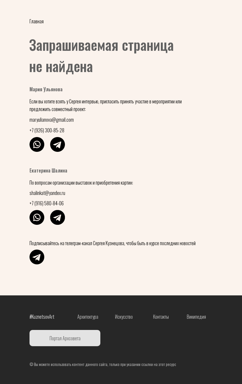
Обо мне (97, 10)
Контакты (205, 10)
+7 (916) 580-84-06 (47, 203)
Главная (37, 21)
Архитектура (132, 10)
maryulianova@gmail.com (52, 119)
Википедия (196, 316)
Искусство (170, 10)
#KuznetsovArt (45, 10)
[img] (37, 144)
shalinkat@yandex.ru (47, 192)
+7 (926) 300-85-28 (47, 130)
